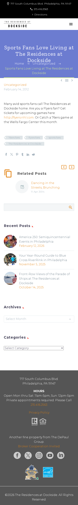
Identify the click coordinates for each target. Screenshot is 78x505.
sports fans (55, 137)
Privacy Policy (39, 412)
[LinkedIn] (27, 154)
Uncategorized (15, 85)
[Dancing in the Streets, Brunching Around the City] (23, 187)
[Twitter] (11, 154)
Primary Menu (71, 24)
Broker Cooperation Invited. (39, 446)
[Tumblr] (22, 154)
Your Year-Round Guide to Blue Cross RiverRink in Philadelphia (43, 258)
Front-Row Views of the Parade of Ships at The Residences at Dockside (44, 278)
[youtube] (50, 455)
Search (70, 207)
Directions (40, 14)
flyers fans (34, 137)
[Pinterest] (17, 154)
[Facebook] (6, 154)
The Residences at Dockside (25, 143)
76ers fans (14, 137)
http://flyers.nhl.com (19, 117)
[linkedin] (60, 455)
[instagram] (39, 455)
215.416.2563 (41, 9)
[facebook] (17, 455)
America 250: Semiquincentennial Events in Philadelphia (44, 239)
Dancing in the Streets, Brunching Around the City (45, 187)
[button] (63, 167)
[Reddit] (33, 154)
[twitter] (28, 455)
